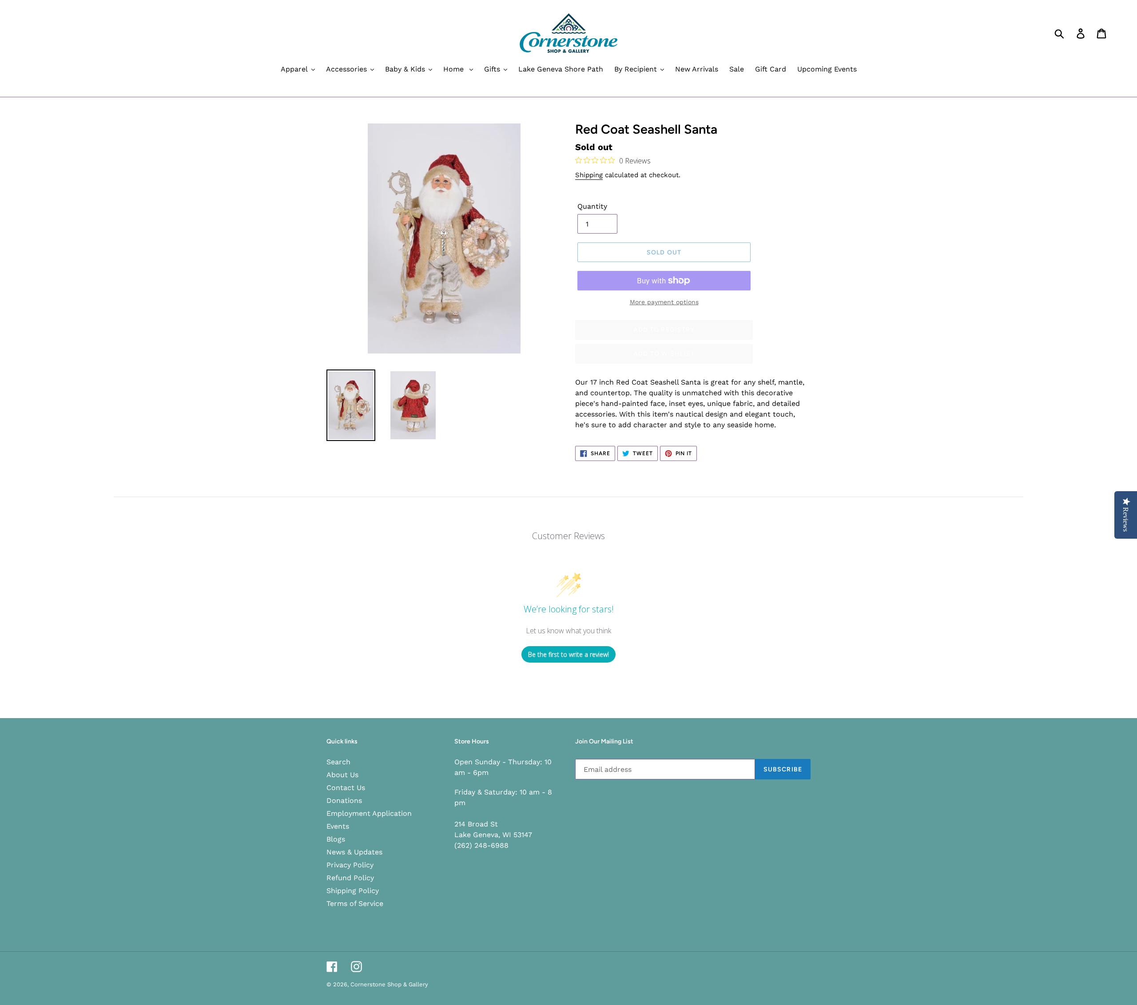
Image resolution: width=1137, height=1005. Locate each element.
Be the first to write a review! (568, 654)
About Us (342, 775)
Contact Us (345, 787)
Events (337, 826)
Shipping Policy (352, 890)
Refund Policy (350, 878)
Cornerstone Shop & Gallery (389, 984)
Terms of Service (354, 903)
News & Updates (354, 852)
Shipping (589, 175)
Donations (344, 800)
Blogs (335, 839)
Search (338, 762)
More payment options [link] (664, 302)
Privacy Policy (350, 865)
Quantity (592, 206)
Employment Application (369, 813)
